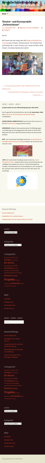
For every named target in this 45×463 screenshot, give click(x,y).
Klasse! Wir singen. (17, 272)
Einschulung (8, 268)
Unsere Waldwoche (8, 213)
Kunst (7, 275)
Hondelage (16, 270)
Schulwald (15, 283)
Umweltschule (11, 123)
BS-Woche (9, 262)
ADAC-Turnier (15, 257)
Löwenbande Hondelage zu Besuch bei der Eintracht (25, 93)
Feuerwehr (15, 268)
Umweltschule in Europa (10, 286)
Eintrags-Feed (8, 302)
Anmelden (7, 299)
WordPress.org (9, 308)
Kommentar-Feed (9, 305)
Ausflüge (7, 260)
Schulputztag (7, 283)
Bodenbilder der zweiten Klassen (12, 216)
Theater (22, 283)
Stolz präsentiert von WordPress (12, 459)
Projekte (9, 279)
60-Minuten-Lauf (8, 257)
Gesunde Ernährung (9, 270)
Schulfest (17, 280)
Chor (16, 266)
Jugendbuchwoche (8, 272)
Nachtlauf (14, 276)
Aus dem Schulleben (32, 28)
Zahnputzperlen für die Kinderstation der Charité (17, 219)
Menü (4, 14)
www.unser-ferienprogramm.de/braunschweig (20, 114)
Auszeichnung (14, 260)
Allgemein (22, 28)
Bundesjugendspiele (9, 265)
